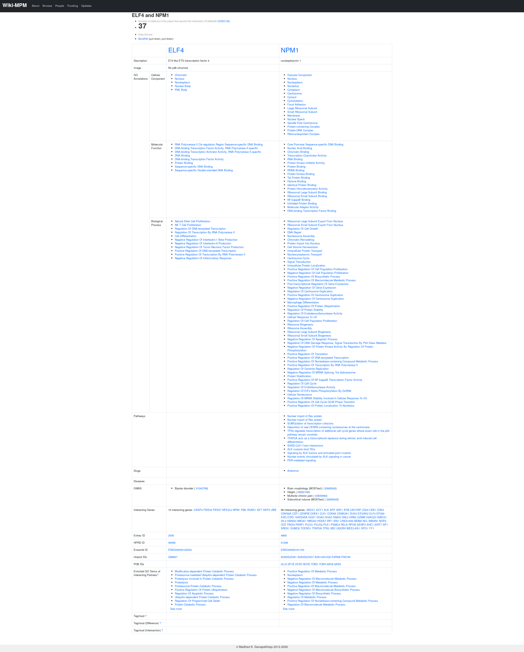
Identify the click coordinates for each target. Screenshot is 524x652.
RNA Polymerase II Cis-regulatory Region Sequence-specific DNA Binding (219, 144)
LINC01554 (346, 521)
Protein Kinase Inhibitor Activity (306, 163)
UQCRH (341, 528)
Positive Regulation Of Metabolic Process (312, 571)
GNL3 (345, 517)
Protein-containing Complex (303, 126)
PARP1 (300, 524)
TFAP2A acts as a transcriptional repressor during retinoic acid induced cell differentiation (332, 440)
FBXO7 (217, 510)
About (35, 6)
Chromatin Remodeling (300, 240)
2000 (171, 535)
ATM (346, 510)
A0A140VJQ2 (323, 557)
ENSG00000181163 (292, 550)
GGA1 (312, 517)
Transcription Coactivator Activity (307, 155)
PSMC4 (335, 524)
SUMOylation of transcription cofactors (310, 423)
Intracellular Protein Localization (306, 265)
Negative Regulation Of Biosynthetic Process (314, 593)
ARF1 (339, 510)
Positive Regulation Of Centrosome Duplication (315, 295)
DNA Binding (182, 155)
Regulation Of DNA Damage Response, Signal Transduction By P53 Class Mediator (336, 343)
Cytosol (291, 97)
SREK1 (285, 528)
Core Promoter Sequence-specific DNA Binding (315, 144)
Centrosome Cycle (298, 258)
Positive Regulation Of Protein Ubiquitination (313, 306)
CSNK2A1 (343, 513)
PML (243, 510)
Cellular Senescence (299, 394)
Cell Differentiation (185, 236)
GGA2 (320, 517)
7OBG (314, 564)
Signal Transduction (299, 262)
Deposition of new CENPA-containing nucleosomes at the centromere (328, 427)
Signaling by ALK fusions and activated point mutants (319, 453)
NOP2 (382, 521)
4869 (284, 535)
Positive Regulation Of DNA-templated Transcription (205, 251)
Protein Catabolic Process (190, 604)
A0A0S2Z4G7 (305, 557)
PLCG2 (318, 524)
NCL (365, 521)
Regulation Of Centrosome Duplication (310, 291)
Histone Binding (296, 181)
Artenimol (293, 471)
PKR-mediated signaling (301, 460)
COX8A (331, 513)
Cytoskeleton (295, 101)
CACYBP (355, 510)
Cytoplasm (293, 90)
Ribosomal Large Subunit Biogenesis (309, 332)
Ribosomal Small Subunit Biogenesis (309, 335)
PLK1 (326, 524)
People (59, 6)
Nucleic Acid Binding (299, 148)
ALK (326, 510)
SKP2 (266, 510)
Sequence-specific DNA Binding (194, 166)
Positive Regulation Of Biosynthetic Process (313, 276)
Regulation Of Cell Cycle (301, 383)
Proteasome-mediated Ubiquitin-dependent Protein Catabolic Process (216, 575)
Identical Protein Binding (301, 185)
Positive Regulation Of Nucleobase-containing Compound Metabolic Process (332, 361)
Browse (47, 6)
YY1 (371, 528)
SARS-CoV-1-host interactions (305, 445)
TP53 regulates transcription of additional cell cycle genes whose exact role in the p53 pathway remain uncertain (338, 432)
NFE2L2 (227, 510)
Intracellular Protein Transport (304, 251)
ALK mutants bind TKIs (301, 449)
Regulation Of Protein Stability (305, 310)
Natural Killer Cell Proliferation (192, 221)
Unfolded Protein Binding (302, 203)
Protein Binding (184, 163)
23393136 (223, 21)
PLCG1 (309, 524)
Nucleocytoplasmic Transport (304, 254)
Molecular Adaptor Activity (303, 207)
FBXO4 (207, 510)
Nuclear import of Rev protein (304, 416)
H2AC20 (371, 517)
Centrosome (294, 93)
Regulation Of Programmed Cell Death (197, 601)
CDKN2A (286, 513)
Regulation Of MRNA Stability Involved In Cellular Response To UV (327, 398)
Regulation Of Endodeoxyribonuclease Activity (314, 313)
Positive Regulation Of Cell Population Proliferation (317, 269)
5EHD (306, 564)
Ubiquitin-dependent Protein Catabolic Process (202, 597)
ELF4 (176, 49)
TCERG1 (306, 528)
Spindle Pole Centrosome (302, 123)
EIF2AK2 (363, 513)
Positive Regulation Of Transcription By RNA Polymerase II (210, 254)
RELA (344, 524)
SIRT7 (378, 524)
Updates (86, 6)
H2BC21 (382, 517)
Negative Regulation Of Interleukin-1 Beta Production (206, 240)
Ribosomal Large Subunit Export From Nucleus (315, 221)
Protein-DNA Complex (300, 130)
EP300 (380, 513)
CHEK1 (314, 513)
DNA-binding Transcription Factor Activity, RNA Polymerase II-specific (216, 148)
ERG (284, 517)
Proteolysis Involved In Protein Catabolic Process (204, 579)
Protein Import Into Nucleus (303, 243)
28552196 (303, 492)
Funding (72, 6)
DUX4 (353, 513)
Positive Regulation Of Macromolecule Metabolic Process (321, 280)
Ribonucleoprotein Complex (303, 134)
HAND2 (291, 521)
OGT (283, 524)
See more (176, 609)
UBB (273, 510)
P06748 (345, 557)
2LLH (284, 564)
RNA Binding (295, 159)
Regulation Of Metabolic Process (306, 597)
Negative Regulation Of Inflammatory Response (203, 258)
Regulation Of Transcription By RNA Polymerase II (205, 232)
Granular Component (299, 75)
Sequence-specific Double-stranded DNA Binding (204, 170)
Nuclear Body (183, 86)
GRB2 (352, 517)
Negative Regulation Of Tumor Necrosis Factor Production (209, 247)
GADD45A (301, 517)
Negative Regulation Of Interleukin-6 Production (203, 243)
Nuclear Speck (296, 119)
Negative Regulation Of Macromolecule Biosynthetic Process (323, 590)
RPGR (352, 524)
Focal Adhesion (296, 104)
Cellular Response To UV (302, 317)
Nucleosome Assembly (301, 236)
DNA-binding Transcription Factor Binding (311, 211)
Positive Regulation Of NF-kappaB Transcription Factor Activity (324, 380)
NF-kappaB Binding (298, 200)
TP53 (326, 528)
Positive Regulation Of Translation (307, 354)
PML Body (181, 90)
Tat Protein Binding (298, 177)
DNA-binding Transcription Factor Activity (199, 159)
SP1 (385, 524)
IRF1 (330, 521)
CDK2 (380, 510)
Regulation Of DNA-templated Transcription (200, 228)
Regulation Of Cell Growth (302, 228)
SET (259, 510)
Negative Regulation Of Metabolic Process (312, 582)
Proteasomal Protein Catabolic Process (198, 586)
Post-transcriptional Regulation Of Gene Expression (318, 284)
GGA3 (328, 517)
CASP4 (198, 510)
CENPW (304, 513)
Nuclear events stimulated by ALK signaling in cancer (319, 456)
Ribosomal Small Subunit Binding (307, 196)
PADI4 (291, 524)
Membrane (293, 115)
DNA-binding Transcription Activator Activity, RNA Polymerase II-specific (218, 152)
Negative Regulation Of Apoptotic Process (312, 339)
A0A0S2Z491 (289, 557)
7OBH (322, 564)
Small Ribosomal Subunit (302, 112)
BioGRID (143, 38)
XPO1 (364, 528)
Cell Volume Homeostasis (302, 247)
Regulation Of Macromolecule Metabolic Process (316, 604)
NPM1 (290, 49)
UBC (332, 528)
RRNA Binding (295, 170)
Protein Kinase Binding (300, 174)
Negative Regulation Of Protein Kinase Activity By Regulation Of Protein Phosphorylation (330, 348)
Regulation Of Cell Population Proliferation (312, 321)
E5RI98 (336, 557)
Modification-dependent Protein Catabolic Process (204, 571)
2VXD (298, 564)
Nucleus (179, 79)
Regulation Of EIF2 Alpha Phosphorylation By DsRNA (319, 391)
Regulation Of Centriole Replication (308, 369)
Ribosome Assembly (299, 328)
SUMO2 (295, 528)
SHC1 (370, 524)
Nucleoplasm (182, 82)
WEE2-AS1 (353, 528)
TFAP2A (317, 528)
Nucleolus (293, 86)
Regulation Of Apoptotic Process (194, 593)
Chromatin (181, 75)
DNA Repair (294, 232)
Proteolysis (181, 582)
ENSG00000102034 (180, 550)
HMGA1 (301, 521)
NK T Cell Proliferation (188, 225)
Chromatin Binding (298, 152)
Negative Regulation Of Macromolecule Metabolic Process (322, 579)
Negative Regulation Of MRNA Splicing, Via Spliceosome (321, 372)
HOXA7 (321, 521)
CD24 (365, 510)
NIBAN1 (373, 521)
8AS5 (337, 564)
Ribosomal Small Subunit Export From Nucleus (315, 225)
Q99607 (172, 557)
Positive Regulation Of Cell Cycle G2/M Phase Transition (321, 402)
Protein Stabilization (299, 376)
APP (332, 510)
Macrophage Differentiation (303, 302)
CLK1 (323, 513)
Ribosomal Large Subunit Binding (307, 192)
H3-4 (283, 521)
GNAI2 (337, 517)
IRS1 (336, 521)
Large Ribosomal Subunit (302, 108)
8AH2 (330, 564)
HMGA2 (311, 521)
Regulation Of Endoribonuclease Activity (311, 387)
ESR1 (290, 517)
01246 (284, 542)
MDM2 (358, 521)
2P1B (291, 564)
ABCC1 (310, 510)
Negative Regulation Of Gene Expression (311, 287)
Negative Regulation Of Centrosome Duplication (315, 298)
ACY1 (319, 510)
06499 (171, 542)
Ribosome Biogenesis (300, 324)
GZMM (361, 517)
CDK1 (372, 510)
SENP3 (361, 524)
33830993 (320, 496)
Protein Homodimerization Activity (307, 188)
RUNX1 (251, 510)
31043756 (201, 488)
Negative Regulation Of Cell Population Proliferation (317, 273)
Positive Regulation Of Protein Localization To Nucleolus (320, 405)
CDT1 (295, 513)
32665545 (330, 488)
